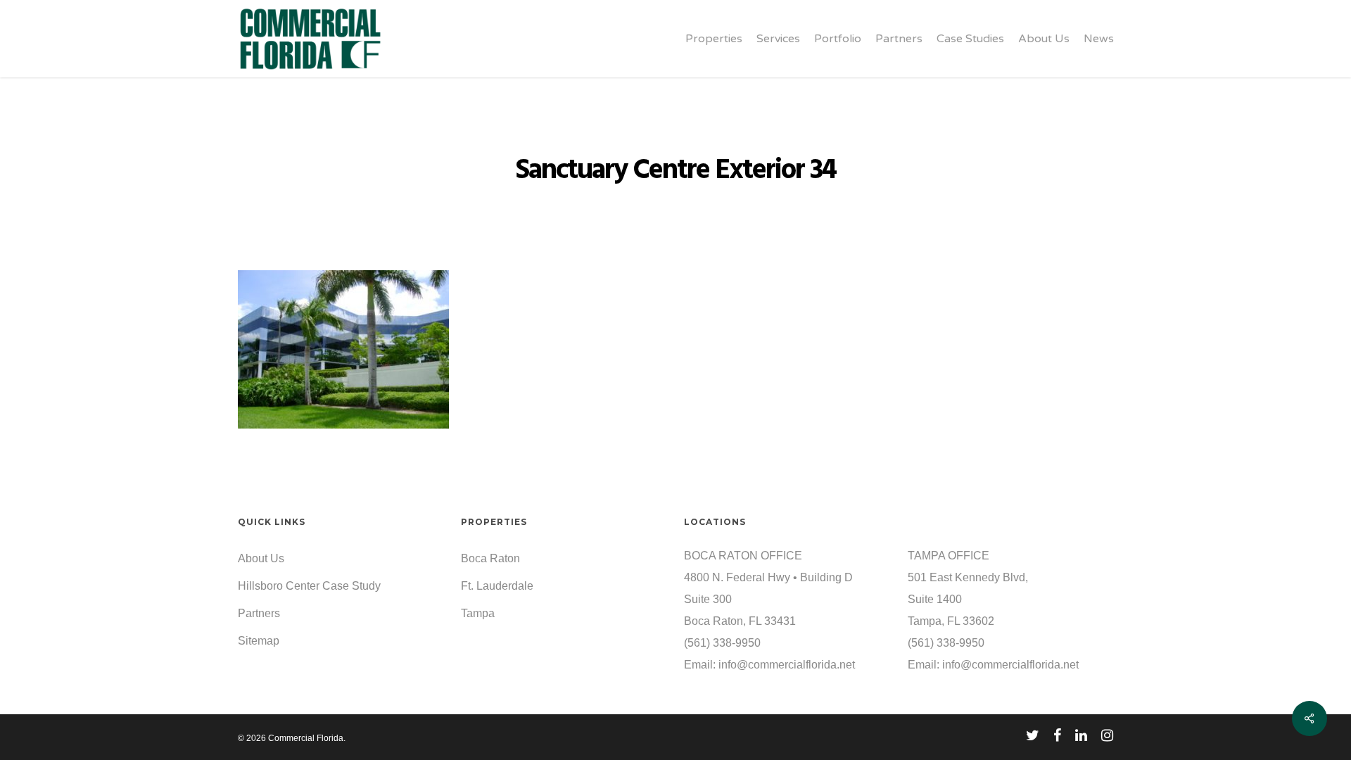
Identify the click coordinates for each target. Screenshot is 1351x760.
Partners (259, 613)
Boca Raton (490, 558)
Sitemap (258, 641)
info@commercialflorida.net (786, 665)
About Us (261, 558)
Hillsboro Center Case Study (309, 586)
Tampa (478, 613)
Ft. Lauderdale (497, 586)
